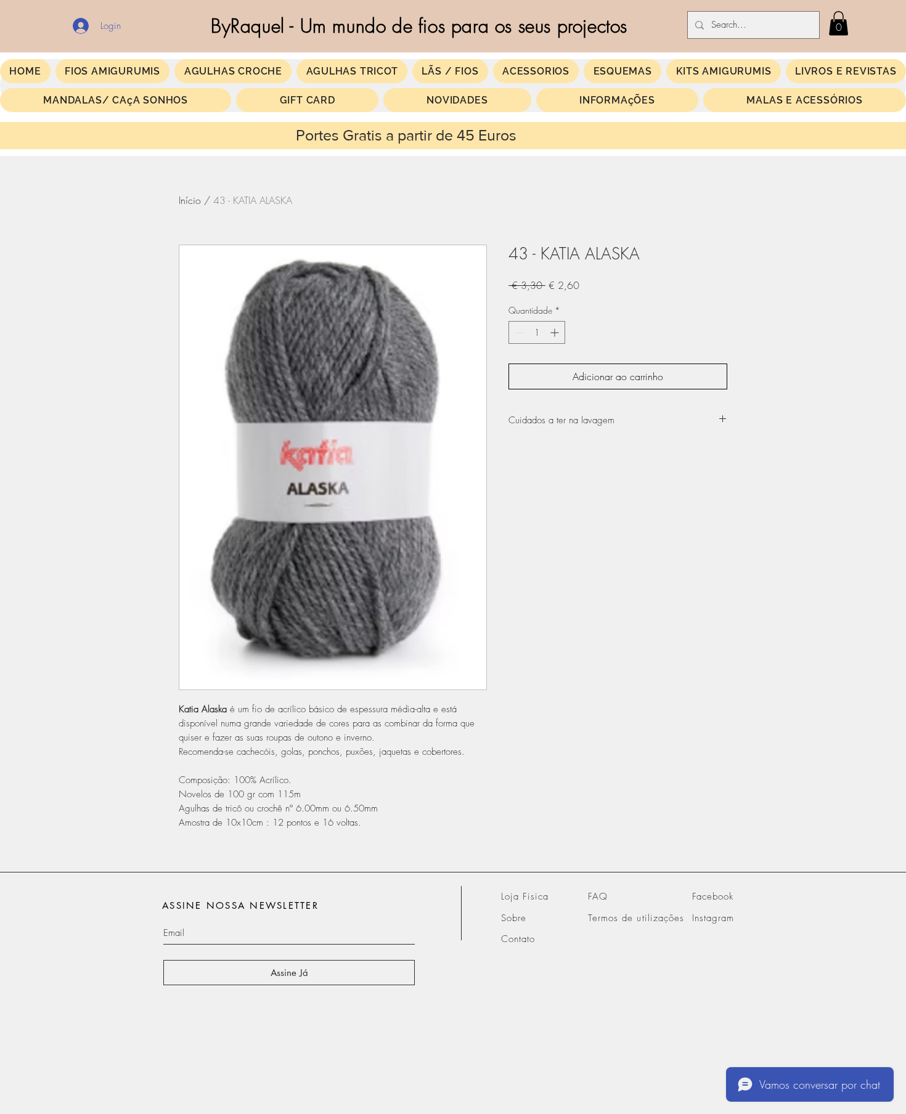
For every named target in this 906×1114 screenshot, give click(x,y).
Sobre (513, 918)
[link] (838, 23)
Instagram (713, 918)
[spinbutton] (537, 332)
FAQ (598, 896)
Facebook (712, 896)
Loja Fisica (525, 896)
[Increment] (555, 332)
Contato (518, 939)
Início (190, 200)
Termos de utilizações (636, 918)
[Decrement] (518, 332)
